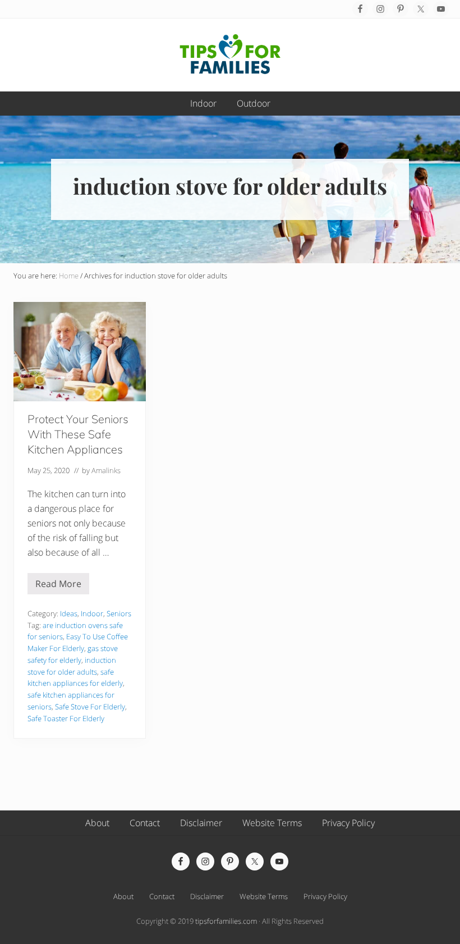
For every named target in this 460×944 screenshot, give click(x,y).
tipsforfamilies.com (226, 921)
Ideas (68, 613)
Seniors (119, 613)
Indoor (92, 613)
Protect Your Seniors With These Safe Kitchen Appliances (77, 434)
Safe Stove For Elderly (90, 707)
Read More (58, 586)
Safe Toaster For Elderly (65, 718)
